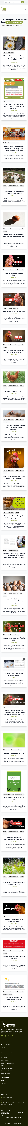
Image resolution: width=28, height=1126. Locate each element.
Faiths (2, 1050)
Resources (3, 1083)
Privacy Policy (19, 1117)
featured (5, 473)
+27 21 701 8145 (7, 1100)
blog (9, 749)
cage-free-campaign (19, 269)
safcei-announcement (19, 794)
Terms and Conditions (10, 1117)
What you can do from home (7, 1052)
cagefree (5, 142)
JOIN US (20, 1112)
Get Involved (4, 1086)
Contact (3, 1088)
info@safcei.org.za (7, 1097)
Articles (2, 1080)
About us (3, 1047)
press (16, 916)
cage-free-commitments (8, 52)
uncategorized (6, 422)
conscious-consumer (7, 994)
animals (5, 185)
